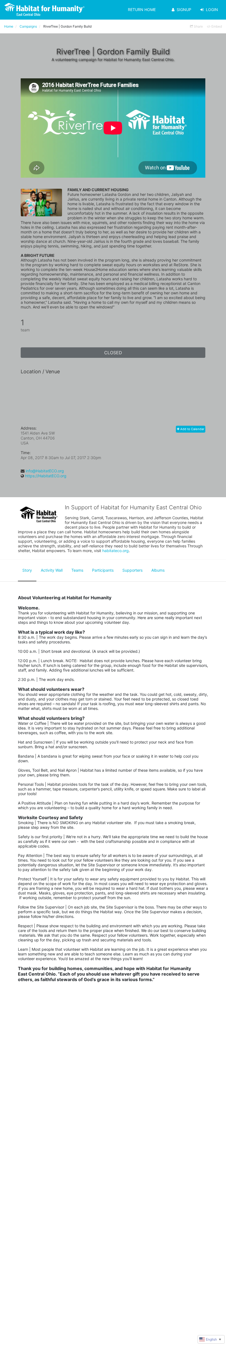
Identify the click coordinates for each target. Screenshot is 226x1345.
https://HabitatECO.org (45, 475)
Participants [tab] (103, 570)
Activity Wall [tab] (52, 570)
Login (212, 9)
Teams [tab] (77, 570)
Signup (184, 9)
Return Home (142, 9)
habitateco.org (115, 550)
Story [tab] (27, 570)
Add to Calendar (191, 429)
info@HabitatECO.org (45, 470)
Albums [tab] (158, 570)
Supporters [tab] (132, 570)
